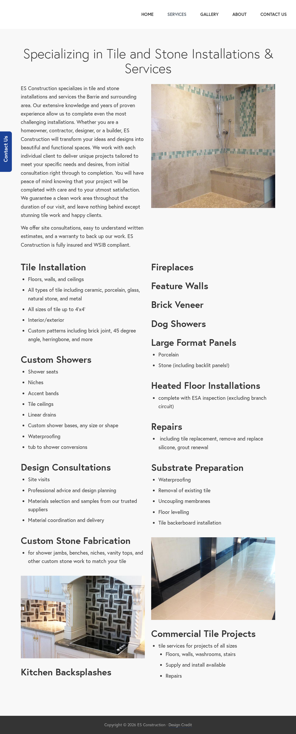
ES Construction (44, 14)
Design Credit (180, 724)
